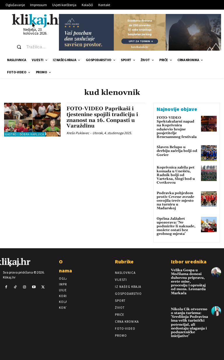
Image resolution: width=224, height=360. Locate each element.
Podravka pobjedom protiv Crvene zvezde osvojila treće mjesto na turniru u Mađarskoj (175, 201)
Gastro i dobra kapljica (24, 134)
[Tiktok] (15, 287)
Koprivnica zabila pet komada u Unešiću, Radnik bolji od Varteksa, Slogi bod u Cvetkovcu (176, 175)
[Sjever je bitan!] (38, 20)
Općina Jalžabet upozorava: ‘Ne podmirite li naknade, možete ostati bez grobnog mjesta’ (176, 226)
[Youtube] (34, 287)
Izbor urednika (188, 261)
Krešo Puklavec (77, 133)
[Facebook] (6, 287)
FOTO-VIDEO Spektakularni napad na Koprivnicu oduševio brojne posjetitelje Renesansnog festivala (177, 127)
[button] (32, 47)
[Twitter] (43, 287)
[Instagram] (24, 287)
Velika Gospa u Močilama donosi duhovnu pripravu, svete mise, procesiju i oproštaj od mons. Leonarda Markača (188, 281)
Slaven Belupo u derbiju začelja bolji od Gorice (177, 151)
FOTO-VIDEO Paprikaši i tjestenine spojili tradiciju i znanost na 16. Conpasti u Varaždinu (102, 117)
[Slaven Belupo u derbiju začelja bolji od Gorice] (209, 153)
